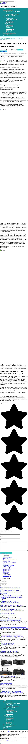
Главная (5, 8)
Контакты (5, 35)
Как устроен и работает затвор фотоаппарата (11, 692)
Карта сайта (6, 727)
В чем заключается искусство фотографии (10, 620)
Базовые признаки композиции (8, 614)
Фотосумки (9, 31)
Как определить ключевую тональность (10, 587)
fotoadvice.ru (3, 3)
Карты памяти (9, 25)
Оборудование (6, 23)
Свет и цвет (9, 12)
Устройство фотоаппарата (12, 14)
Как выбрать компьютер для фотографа (10, 652)
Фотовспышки (9, 26)
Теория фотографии (8, 10)
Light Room (9, 34)
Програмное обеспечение (9, 33)
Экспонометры (10, 29)
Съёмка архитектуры (11, 19)
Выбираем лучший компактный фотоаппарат (11, 636)
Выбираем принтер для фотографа (9, 676)
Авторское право (10, 15)
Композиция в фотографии (13, 11)
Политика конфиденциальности (8, 740)
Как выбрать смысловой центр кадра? (9, 602)
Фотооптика (9, 30)
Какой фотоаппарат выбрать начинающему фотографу (14, 628)
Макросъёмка (9, 22)
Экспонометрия (10, 20)
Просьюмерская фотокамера (7, 644)
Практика (5, 16)
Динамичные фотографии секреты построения (12, 610)
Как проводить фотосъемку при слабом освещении (13, 606)
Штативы (8, 27)
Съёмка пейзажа (10, 18)
